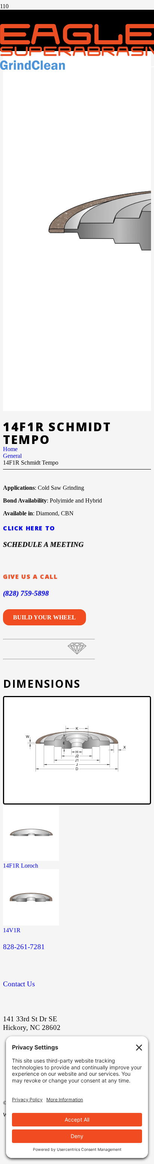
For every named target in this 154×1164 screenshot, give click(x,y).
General (12, 456)
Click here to (29, 528)
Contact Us (19, 984)
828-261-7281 (24, 947)
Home (10, 449)
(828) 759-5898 (26, 593)
